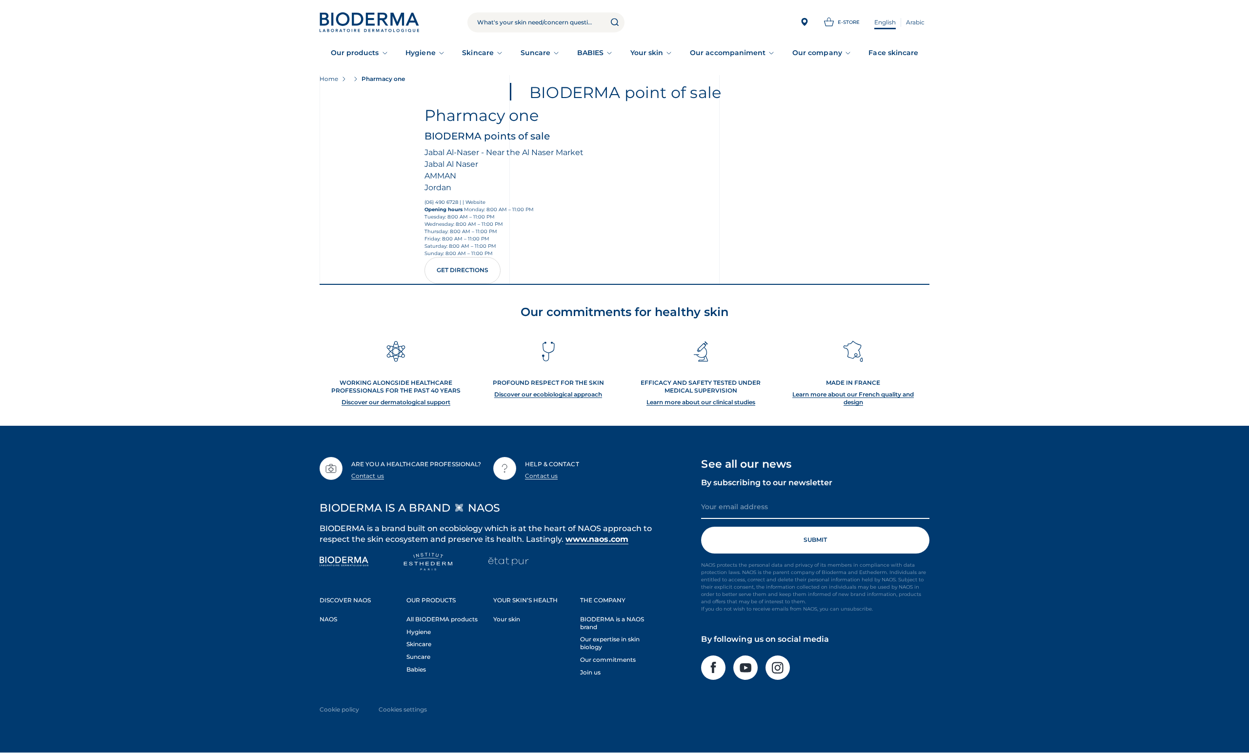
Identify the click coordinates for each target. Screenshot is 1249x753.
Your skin (647, 52)
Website (475, 202)
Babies (416, 669)
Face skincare (893, 52)
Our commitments (608, 659)
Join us (590, 672)
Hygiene (420, 52)
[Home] (369, 22)
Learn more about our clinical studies (700, 402)
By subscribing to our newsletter (766, 482)
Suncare (536, 52)
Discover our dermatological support (396, 402)
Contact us (367, 475)
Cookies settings (403, 709)
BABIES (590, 52)
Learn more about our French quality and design (853, 398)
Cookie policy (339, 709)
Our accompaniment (728, 52)
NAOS (328, 619)
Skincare (478, 52)
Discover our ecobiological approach (548, 394)
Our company (817, 52)
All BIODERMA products (442, 619)
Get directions (462, 270)
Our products (355, 52)
